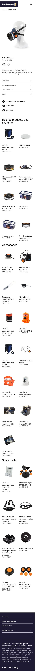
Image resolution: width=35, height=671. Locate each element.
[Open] (17, 634)
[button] (17, 101)
